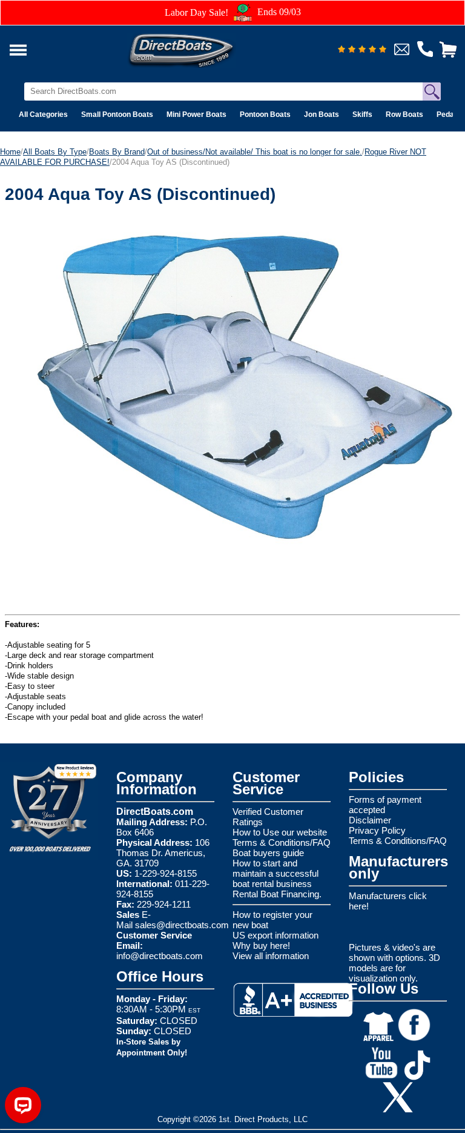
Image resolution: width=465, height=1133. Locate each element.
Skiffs (362, 114)
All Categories (43, 114)
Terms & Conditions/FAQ (281, 842)
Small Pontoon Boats (117, 114)
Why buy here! (261, 945)
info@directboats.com (159, 956)
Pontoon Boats (265, 114)
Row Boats (404, 114)
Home (10, 151)
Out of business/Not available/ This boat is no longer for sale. (254, 151)
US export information (275, 935)
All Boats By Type (55, 151)
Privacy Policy (377, 830)
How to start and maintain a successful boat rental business (275, 873)
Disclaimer (370, 820)
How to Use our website (279, 832)
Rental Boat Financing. (277, 894)
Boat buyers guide (268, 853)
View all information (270, 956)
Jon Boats (321, 114)
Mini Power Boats (196, 114)
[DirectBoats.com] (196, 46)
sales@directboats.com (182, 925)
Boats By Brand (117, 151)
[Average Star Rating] (362, 50)
